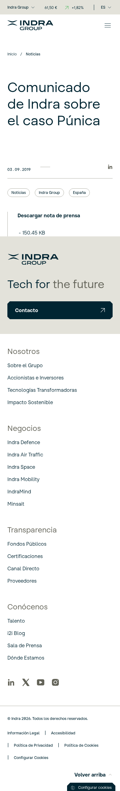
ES (103, 7)
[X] (26, 682)
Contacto (26, 310)
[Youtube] (40, 682)
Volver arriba (90, 775)
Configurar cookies (95, 787)
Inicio (12, 54)
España (79, 192)
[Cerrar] (108, 25)
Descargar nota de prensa (49, 215)
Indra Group (18, 7)
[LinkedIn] (11, 682)
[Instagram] (55, 682)
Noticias (18, 192)
